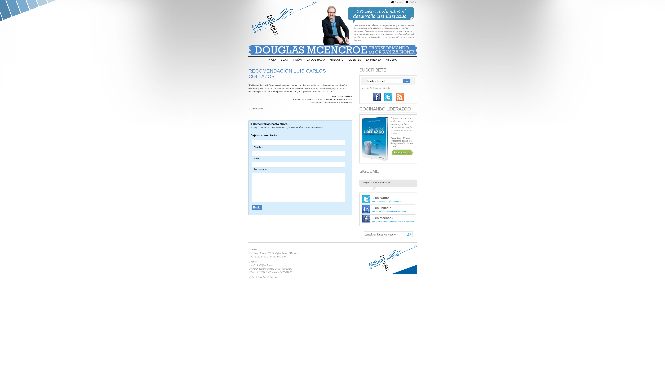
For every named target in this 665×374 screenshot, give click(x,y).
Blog (284, 59)
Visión (297, 59)
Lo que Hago (316, 59)
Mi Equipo (337, 59)
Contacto (398, 2)
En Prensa (373, 59)
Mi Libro (391, 59)
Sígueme (369, 171)
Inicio (272, 59)
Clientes (354, 59)
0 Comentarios (256, 108)
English (412, 2)
